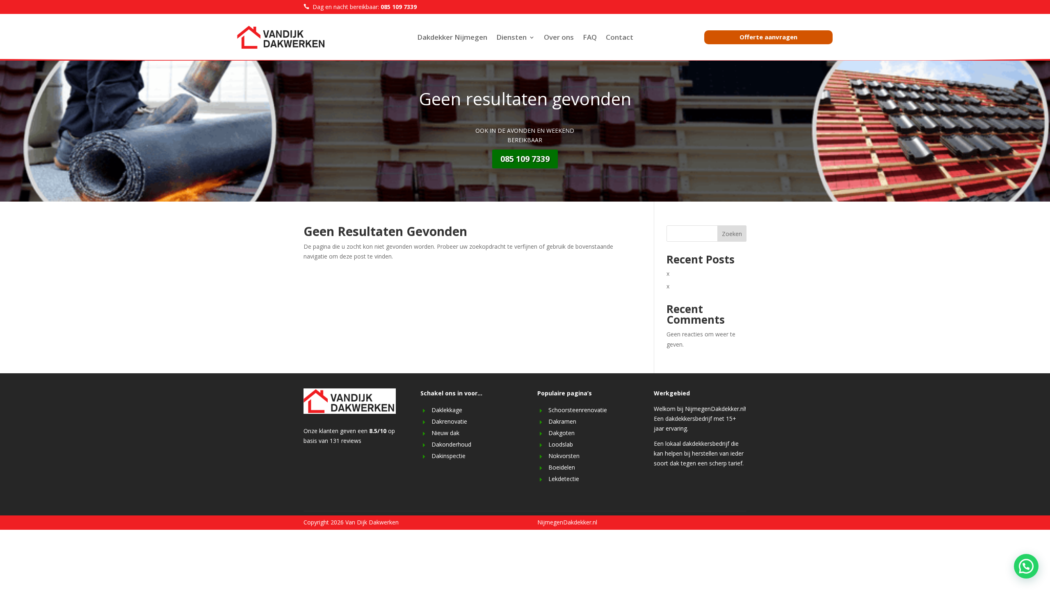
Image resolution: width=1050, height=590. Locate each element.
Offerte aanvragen (768, 37)
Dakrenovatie (449, 421)
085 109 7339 (525, 158)
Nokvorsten (564, 456)
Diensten (511, 38)
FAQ (590, 38)
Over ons (559, 38)
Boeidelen (561, 467)
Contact (619, 38)
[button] (1026, 566)
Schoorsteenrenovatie (577, 410)
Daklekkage (446, 410)
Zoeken (732, 234)
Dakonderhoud (451, 444)
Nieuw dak (445, 433)
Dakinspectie (448, 456)
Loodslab (560, 444)
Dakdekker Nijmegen (452, 38)
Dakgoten (561, 433)
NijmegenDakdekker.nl (567, 522)
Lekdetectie (563, 479)
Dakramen (562, 421)
